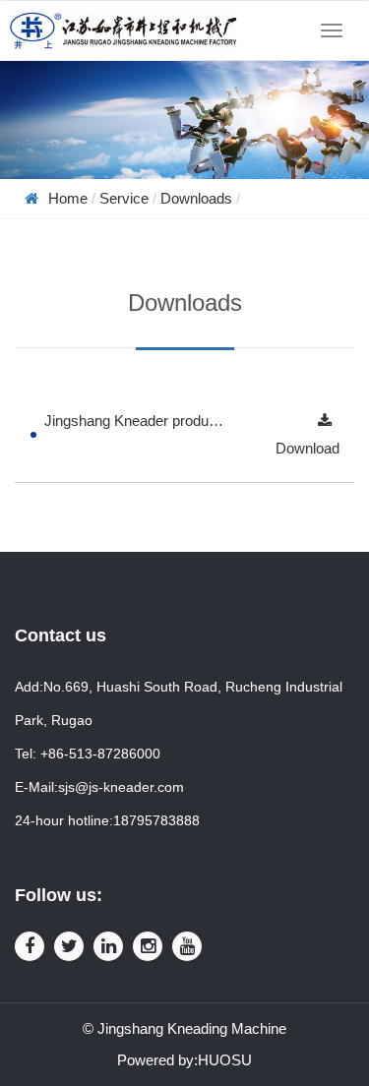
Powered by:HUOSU (184, 1060)
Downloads (196, 198)
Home (68, 198)
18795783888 (156, 820)
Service (124, 198)
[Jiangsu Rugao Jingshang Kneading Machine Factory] (123, 30)
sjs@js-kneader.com (121, 787)
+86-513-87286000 (100, 753)
